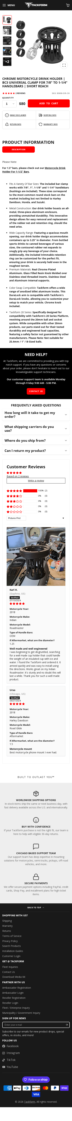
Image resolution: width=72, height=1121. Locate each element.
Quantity (8, 98)
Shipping (7, 920)
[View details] (36, 799)
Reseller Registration (14, 997)
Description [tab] (19, 149)
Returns (6, 931)
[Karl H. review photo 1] (36, 556)
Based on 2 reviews (18, 476)
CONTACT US (36, 391)
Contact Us (8, 972)
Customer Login (11, 956)
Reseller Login (10, 1002)
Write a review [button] (36, 480)
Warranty (7, 925)
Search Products (11, 946)
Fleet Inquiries (10, 967)
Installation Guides (12, 951)
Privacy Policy (10, 941)
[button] (14, 490)
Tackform (29, 1101)
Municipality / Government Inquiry (21, 1012)
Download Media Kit (13, 976)
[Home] (36, 5)
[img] (36, 603)
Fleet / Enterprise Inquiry (16, 1007)
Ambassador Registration (16, 987)
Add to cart (48, 103)
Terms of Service (11, 936)
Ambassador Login (13, 992)
